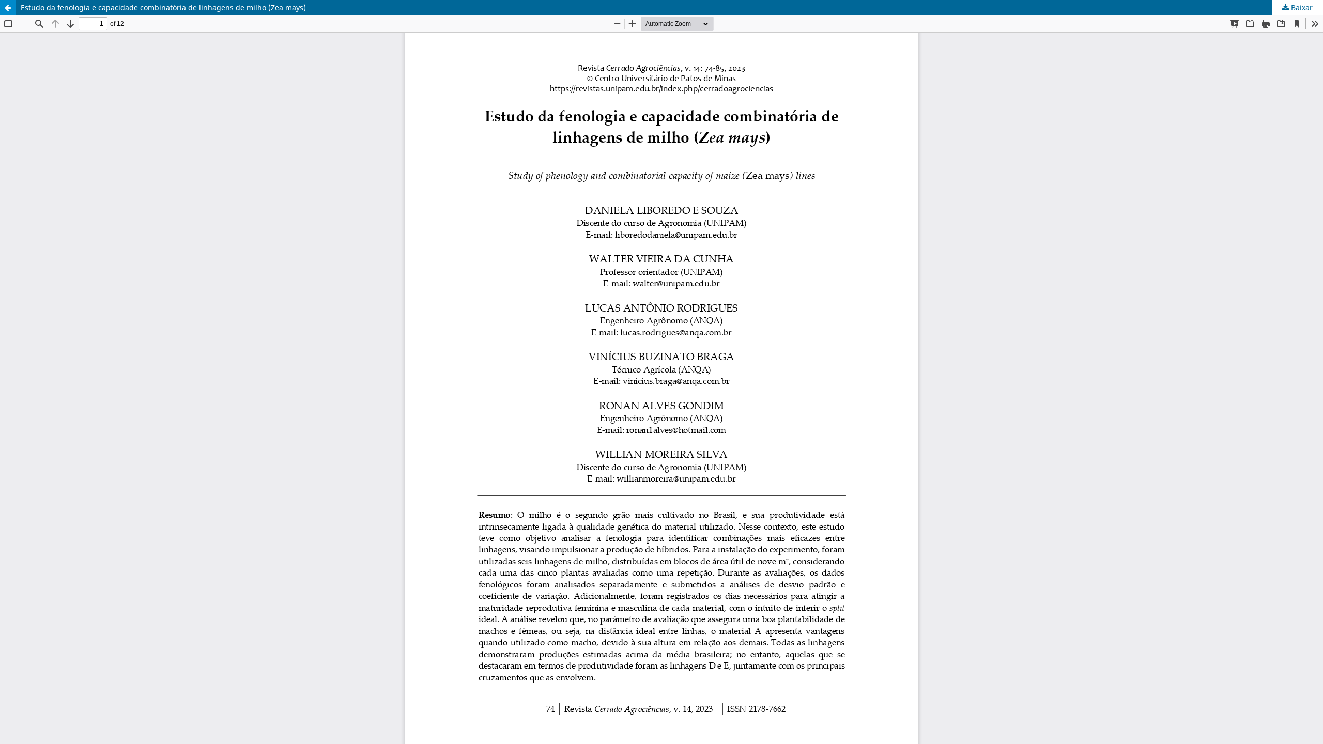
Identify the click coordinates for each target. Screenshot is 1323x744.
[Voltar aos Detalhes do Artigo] (8, 8)
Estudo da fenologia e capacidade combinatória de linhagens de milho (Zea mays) (163, 7)
